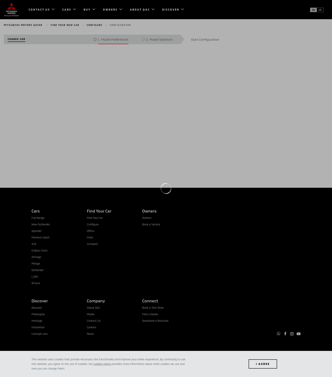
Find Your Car (95, 217)
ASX (34, 244)
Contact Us (93, 320)
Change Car (16, 39)
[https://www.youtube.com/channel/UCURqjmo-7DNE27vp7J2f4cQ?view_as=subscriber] (298, 334)
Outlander (38, 270)
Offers (90, 230)
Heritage (37, 320)
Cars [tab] (36, 210)
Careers (91, 327)
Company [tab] (96, 300)
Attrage (36, 257)
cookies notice (102, 363)
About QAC (93, 307)
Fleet (90, 237)
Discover (37, 307)
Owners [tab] (149, 210)
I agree (263, 363)
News (90, 333)
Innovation (38, 327)
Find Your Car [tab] (99, 210)
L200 (35, 276)
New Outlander (41, 224)
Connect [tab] (150, 300)
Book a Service (151, 224)
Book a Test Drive (153, 307)
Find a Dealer (150, 314)
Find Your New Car (65, 25)
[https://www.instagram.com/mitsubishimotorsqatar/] (292, 334)
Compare (92, 244)
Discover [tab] (40, 300)
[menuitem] (40, 9)
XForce (36, 283)
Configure (94, 25)
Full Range (38, 217)
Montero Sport (41, 237)
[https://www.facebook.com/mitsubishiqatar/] (285, 334)
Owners (146, 217)
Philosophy (38, 314)
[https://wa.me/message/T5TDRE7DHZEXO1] (279, 334)
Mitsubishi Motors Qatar (23, 25)
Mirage (36, 263)
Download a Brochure (155, 320)
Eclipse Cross (39, 250)
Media (90, 314)
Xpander (37, 230)
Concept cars (40, 333)
